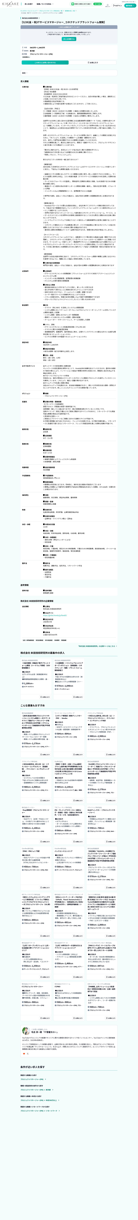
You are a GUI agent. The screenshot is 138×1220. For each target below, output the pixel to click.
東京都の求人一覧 (70, 11)
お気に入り (107, 6)
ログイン (118, 5)
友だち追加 (98, 4)
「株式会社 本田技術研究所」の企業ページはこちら (96, 646)
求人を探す (29, 4)
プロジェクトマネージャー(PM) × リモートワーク (39, 1111)
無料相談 (129, 5)
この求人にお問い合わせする (45, 62)
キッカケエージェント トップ (29, 11)
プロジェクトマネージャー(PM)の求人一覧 (50, 11)
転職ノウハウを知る (44, 4)
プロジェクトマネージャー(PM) (32, 1079)
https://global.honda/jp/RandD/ (55, 615)
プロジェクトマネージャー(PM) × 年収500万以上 (39, 1100)
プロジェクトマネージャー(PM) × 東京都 (36, 1090)
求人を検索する (69, 39)
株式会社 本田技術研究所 (30, 18)
